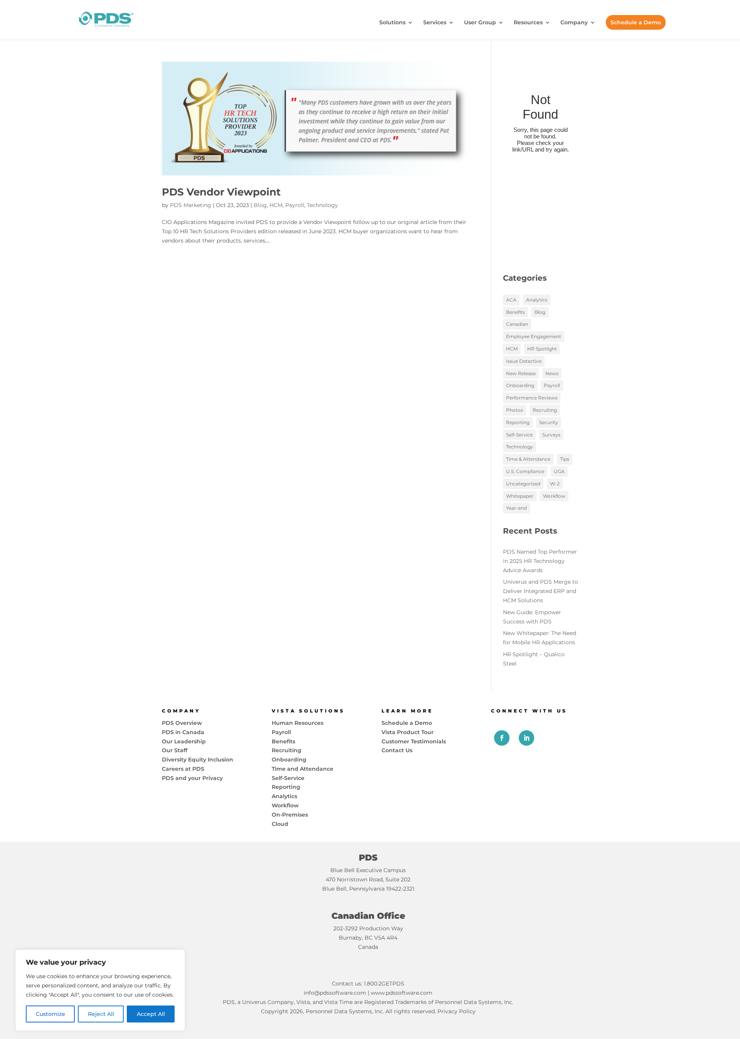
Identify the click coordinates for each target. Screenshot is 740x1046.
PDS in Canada (183, 732)
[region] (100, 990)
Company (574, 23)
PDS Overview (182, 722)
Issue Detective (524, 361)
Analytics (536, 300)
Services (434, 23)
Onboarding (520, 385)
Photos (514, 410)
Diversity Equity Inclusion (197, 759)
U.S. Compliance (525, 471)
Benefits (515, 312)
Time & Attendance (528, 459)
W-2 (555, 484)
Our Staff (174, 750)
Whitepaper (519, 496)
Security (548, 422)
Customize (50, 1014)
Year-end (516, 508)
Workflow (554, 496)
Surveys (551, 435)
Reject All (101, 1014)
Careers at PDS (183, 768)
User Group (480, 23)
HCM (276, 205)
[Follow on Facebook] (502, 738)
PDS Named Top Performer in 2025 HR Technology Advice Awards (540, 561)
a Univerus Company (265, 1002)
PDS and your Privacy (192, 778)
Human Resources (297, 722)
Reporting (518, 422)
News (551, 373)
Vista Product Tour (408, 732)
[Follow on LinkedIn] (526, 738)
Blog (260, 205)
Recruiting (545, 410)
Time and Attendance (302, 768)
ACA (511, 300)
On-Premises (290, 814)
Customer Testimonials (414, 741)
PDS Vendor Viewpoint (221, 192)
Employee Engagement (533, 336)
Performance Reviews (531, 398)
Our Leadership (184, 741)
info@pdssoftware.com (335, 992)
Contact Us (397, 750)
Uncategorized (523, 484)
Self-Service (519, 435)
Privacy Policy (456, 1011)
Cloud (280, 823)
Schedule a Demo (635, 22)
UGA (559, 471)
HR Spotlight (542, 349)
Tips (564, 459)
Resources (528, 23)
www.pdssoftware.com (401, 992)
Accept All (151, 1014)
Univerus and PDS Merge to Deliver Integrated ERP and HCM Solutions (540, 591)
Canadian (517, 324)
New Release (521, 373)
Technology (322, 205)
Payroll (294, 205)
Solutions (392, 23)
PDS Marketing (190, 205)
